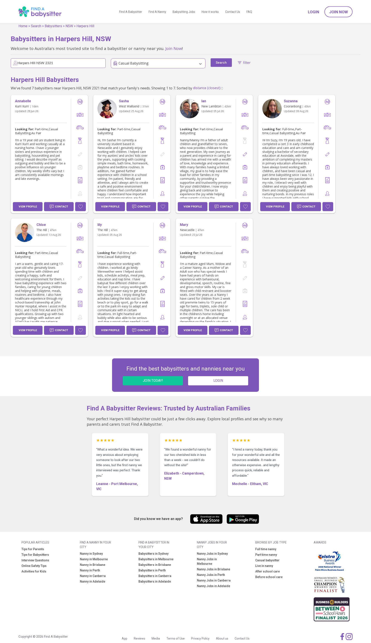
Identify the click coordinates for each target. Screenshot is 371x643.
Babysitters (53, 26)
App (124, 638)
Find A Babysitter (130, 12)
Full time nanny (265, 549)
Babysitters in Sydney (153, 553)
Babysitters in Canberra (154, 576)
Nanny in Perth (90, 570)
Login (313, 12)
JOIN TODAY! (153, 381)
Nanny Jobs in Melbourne (207, 561)
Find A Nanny (157, 12)
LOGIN (218, 381)
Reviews (139, 638)
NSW (69, 26)
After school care (267, 571)
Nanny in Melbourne (94, 559)
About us (222, 638)
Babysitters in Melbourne (155, 559)
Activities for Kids (33, 571)
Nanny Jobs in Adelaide (213, 586)
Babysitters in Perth (152, 570)
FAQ (249, 12)
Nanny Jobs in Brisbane (213, 569)
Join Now (338, 12)
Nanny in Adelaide (92, 581)
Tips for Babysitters (35, 554)
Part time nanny (266, 554)
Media (156, 638)
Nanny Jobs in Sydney (212, 553)
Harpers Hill (85, 26)
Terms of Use (175, 638)
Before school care (269, 577)
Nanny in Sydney (91, 553)
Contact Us (232, 12)
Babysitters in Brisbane (154, 564)
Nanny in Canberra (93, 576)
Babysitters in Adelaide (154, 581)
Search (36, 26)
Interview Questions (35, 560)
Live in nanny (264, 566)
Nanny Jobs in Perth (211, 575)
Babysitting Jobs (184, 12)
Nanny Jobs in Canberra (214, 580)
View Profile (28, 206)
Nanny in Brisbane (92, 564)
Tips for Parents (32, 549)
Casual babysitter (267, 560)
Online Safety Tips (34, 566)
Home (22, 26)
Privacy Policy (200, 638)
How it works (210, 12)
